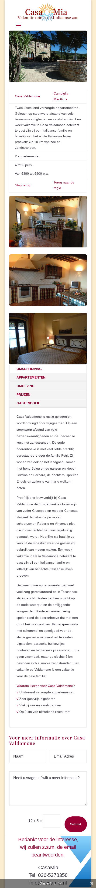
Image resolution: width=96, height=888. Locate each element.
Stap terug (22, 185)
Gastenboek (28, 403)
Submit (75, 824)
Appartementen (31, 377)
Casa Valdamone (27, 96)
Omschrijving (29, 369)
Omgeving (25, 386)
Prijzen (23, 394)
